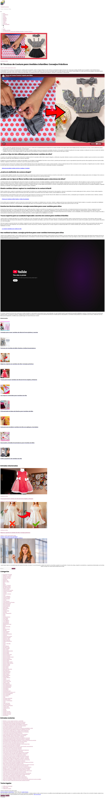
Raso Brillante (6, 646)
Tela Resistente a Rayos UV (9, 692)
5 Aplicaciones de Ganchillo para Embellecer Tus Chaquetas (16, 731)
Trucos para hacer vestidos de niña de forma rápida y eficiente (16, 498)
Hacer (4, 615)
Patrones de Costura (7, 636)
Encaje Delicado (6, 606)
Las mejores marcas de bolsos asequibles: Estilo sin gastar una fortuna (18, 762)
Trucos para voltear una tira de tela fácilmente (13, 751)
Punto (4, 642)
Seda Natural (6, 676)
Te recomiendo (6, 24)
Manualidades (6, 623)
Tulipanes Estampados (8, 705)
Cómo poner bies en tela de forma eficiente (12, 748)
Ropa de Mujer (6, 660)
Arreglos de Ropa (6, 578)
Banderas (5, 579)
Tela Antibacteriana (7, 684)
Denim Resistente (7, 603)
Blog (4, 582)
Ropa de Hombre (6, 655)
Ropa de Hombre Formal (8, 657)
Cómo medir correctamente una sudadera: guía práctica (15, 776)
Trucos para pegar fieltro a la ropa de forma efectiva (14, 722)
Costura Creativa (6, 597)
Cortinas (5, 592)
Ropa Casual (5, 649)
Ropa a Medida (6, 648)
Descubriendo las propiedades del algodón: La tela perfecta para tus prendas (19, 740)
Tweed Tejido (6, 706)
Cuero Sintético (6, 601)
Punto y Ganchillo (6, 643)
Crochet (4, 599)
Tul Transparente (6, 704)
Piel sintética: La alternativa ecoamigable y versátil (14, 775)
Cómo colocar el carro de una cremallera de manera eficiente (16, 756)
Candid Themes (24, 792)
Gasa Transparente (7, 613)
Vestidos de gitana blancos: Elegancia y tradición (13, 736)
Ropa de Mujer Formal (7, 661)
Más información (37, 794)
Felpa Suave (5, 607)
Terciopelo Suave (6, 699)
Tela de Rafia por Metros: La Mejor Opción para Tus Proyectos (16, 759)
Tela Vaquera (6, 695)
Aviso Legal (5, 787)
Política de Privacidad (7, 786)
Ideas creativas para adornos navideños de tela (13, 763)
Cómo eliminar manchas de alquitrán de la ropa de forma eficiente (17, 773)
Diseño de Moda (6, 604)
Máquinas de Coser (7, 624)
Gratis (4, 614)
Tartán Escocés (6, 680)
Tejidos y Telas (6, 682)
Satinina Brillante (6, 675)
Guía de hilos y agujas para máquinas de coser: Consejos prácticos (17, 767)
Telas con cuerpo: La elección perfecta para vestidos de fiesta (16, 774)
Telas (4, 697)
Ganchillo (5, 612)
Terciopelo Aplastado (7, 698)
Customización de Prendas (9, 602)
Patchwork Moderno (7, 633)
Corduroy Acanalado (7, 591)
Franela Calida (6, 610)
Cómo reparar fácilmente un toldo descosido (12, 727)
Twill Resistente (6, 707)
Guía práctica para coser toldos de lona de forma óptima (15, 741)
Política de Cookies (7, 788)
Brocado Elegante (7, 587)
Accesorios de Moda (7, 574)
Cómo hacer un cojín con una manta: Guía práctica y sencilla (15, 752)
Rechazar (3, 795)
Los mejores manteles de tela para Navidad (12, 747)
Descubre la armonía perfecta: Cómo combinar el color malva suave (17, 770)
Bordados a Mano (7, 586)
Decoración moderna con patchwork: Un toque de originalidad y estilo (18, 728)
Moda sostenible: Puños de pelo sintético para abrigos (14, 735)
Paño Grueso (6, 632)
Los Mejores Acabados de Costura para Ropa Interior (14, 725)
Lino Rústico (5, 619)
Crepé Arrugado (6, 598)
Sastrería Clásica (6, 672)
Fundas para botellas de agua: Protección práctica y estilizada (16, 739)
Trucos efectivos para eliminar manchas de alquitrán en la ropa (16, 737)
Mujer (4, 627)
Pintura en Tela (6, 638)
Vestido (4, 709)
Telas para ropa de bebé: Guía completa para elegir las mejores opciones (18, 764)
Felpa (4, 15)
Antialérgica (5, 14)
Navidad (5, 630)
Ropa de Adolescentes (8, 650)
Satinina (4, 19)
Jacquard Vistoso (6, 616)
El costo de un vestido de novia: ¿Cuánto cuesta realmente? (16, 730)
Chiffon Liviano (6, 589)
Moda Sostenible (6, 626)
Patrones (5, 635)
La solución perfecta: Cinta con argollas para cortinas (14, 754)
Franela (4, 17)
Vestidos (5, 710)
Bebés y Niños (6, 581)
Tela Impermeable (7, 691)
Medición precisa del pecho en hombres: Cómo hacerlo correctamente (18, 746)
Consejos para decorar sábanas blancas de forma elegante (15, 765)
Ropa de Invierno (6, 658)
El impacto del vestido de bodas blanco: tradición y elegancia (16, 758)
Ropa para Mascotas (7, 669)
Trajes (4, 22)
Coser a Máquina (6, 596)
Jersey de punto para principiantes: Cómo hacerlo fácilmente (16, 750)
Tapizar (4, 678)
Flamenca (5, 609)
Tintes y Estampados (7, 700)
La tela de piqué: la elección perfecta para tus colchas (14, 771)
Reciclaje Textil (6, 647)
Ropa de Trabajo (6, 664)
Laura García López (12, 67)
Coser (4, 595)
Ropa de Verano (6, 665)
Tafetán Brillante (6, 677)
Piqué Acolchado (6, 640)
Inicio (4, 13)
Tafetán (4, 20)
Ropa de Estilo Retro (7, 654)
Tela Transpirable (6, 694)
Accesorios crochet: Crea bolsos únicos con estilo (13, 742)
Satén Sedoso (6, 674)
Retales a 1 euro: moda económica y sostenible (13, 720)
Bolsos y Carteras (7, 585)
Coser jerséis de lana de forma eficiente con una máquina (15, 734)
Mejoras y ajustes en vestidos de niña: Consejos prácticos (15, 532)
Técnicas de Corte (7, 681)
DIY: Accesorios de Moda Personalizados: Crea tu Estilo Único (16, 744)
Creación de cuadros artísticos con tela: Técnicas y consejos (16, 757)
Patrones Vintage (7, 637)
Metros (4, 625)
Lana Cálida (5, 618)
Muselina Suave (6, 629)
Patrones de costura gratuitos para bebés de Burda (14, 723)
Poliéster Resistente (7, 641)
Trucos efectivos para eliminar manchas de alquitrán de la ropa (16, 729)
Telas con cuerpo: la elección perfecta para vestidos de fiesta (16, 780)
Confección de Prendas (8, 590)
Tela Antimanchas (7, 687)
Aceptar (7, 795)
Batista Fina (5, 580)
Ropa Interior (6, 667)
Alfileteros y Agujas (7, 575)
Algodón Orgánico (7, 576)
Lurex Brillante (6, 620)
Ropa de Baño (6, 652)
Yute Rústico (5, 715)
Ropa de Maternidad (7, 659)
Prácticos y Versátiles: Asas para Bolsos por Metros (14, 761)
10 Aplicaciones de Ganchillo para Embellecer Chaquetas (15, 724)
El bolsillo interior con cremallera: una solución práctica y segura (16, 769)
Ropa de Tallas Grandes (8, 663)
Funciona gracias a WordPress (7, 792)
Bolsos (4, 584)
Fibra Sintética (6, 608)
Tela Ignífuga (6, 689)
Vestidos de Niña (4, 61)
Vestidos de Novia (7, 714)
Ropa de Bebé (6, 653)
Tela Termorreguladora (8, 693)
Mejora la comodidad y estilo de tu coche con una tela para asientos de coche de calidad (22, 779)
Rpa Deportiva (6, 670)
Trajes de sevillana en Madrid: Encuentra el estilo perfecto (15, 778)
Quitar (4, 644)
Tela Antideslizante (7, 686)
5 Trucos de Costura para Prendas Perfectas (12, 733)
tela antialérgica (6, 683)
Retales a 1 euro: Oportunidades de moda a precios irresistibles (16, 768)
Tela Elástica (5, 688)
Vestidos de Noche (7, 712)
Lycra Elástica (6, 621)
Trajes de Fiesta (6, 703)
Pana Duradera (6, 631)
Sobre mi (5, 23)
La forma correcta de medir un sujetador (11, 745)
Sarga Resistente (6, 671)
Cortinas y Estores (7, 593)
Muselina (5, 18)
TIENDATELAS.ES (4, 6)
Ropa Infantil (5, 666)
